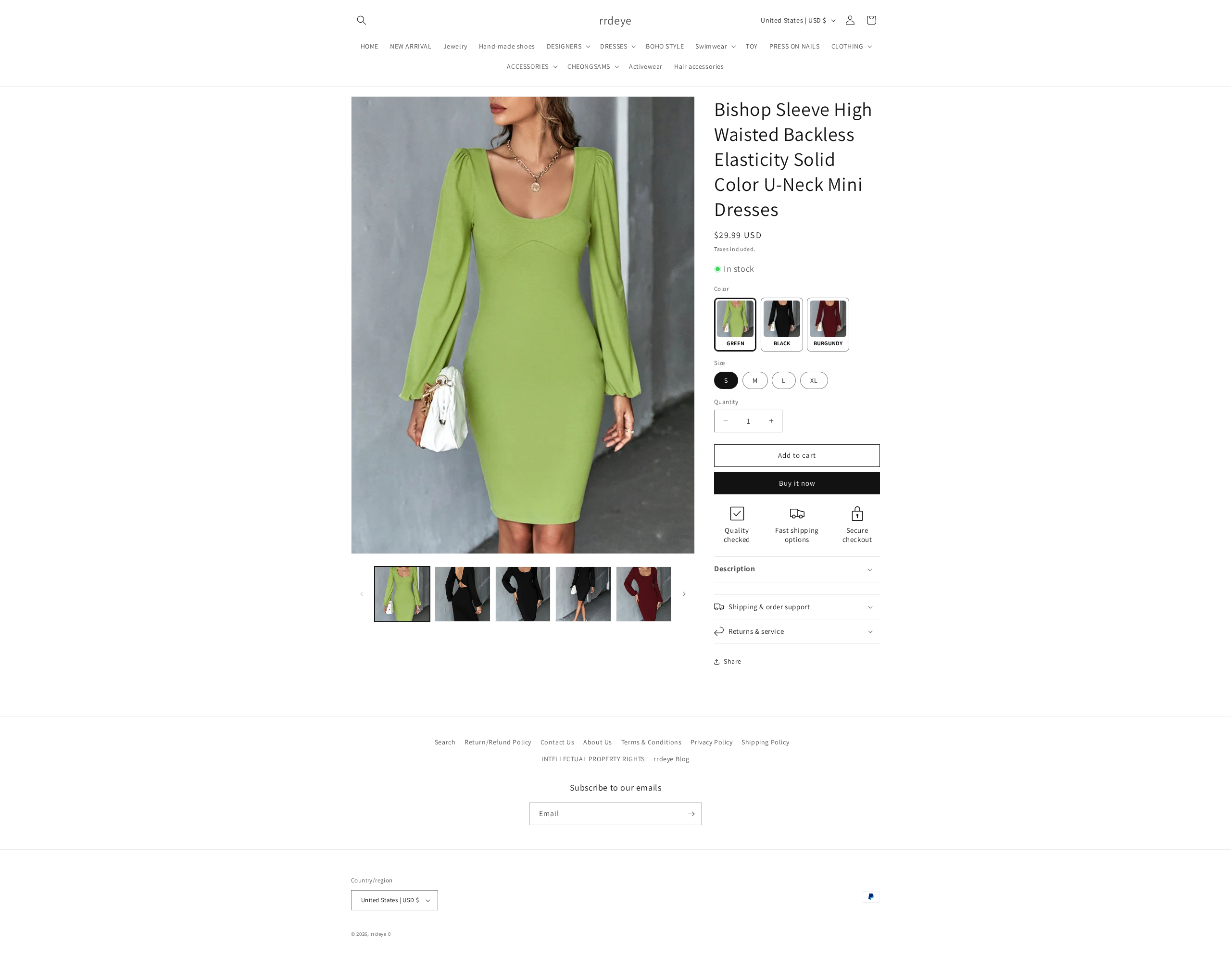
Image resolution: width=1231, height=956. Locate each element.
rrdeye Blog (671, 759)
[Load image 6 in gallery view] (583, 594)
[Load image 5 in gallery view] (523, 594)
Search (445, 742)
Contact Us (557, 742)
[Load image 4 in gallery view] (462, 594)
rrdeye (379, 934)
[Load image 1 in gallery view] (402, 594)
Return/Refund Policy (498, 742)
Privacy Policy (711, 742)
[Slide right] (684, 593)
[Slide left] (361, 593)
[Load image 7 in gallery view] (643, 594)
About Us (597, 742)
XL (814, 380)
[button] (361, 20)
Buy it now (797, 483)
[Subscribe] (691, 814)
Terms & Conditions (651, 742)
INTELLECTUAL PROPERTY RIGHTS (593, 759)
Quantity (726, 402)
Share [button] (732, 661)
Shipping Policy (765, 742)
